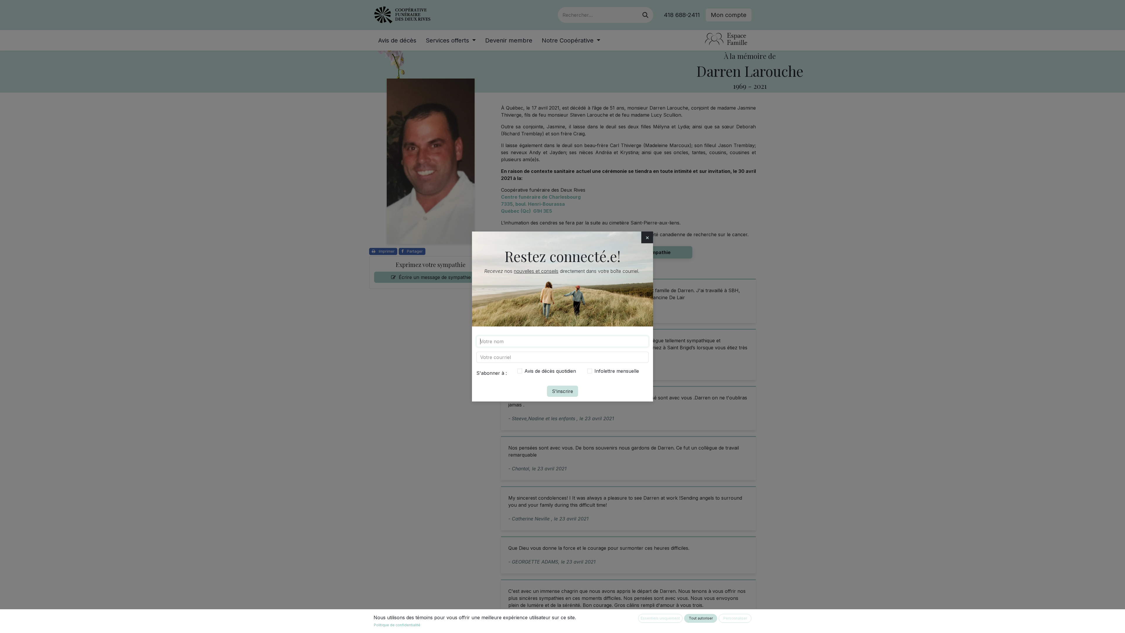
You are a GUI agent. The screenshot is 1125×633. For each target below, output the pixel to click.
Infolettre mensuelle (616, 371)
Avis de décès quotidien (550, 371)
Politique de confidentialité (397, 625)
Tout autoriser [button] (701, 618)
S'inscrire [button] (562, 391)
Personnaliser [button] (735, 618)
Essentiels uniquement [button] (660, 618)
